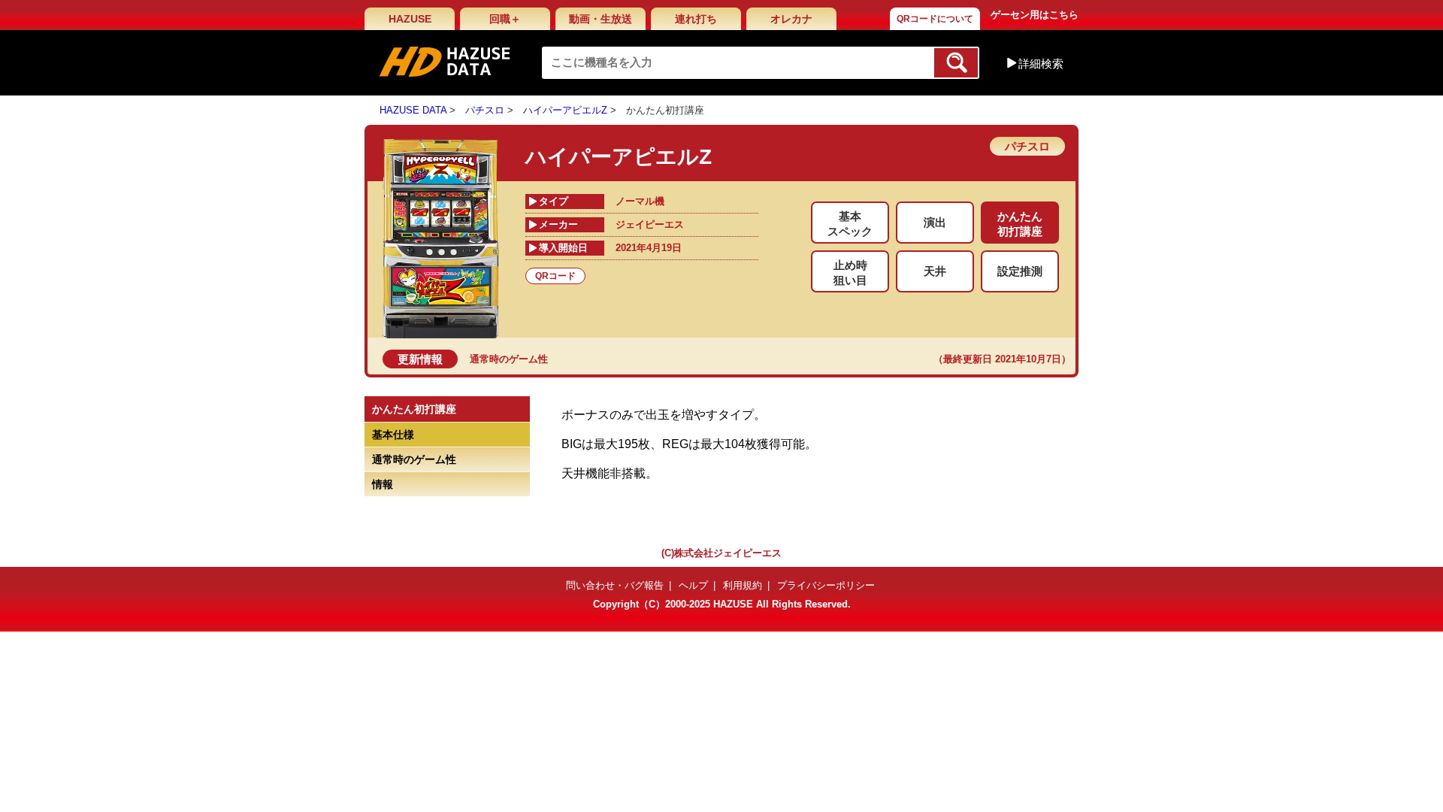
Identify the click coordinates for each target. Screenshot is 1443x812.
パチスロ (484, 110)
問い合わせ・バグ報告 (615, 585)
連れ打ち (696, 19)
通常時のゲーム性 (509, 359)
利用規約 (742, 585)
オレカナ (791, 19)
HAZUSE (410, 19)
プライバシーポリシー (826, 585)
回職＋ (505, 19)
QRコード (555, 276)
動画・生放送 (600, 19)
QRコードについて (935, 19)
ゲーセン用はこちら (1034, 14)
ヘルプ (693, 585)
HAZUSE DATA (413, 110)
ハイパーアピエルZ (565, 110)
